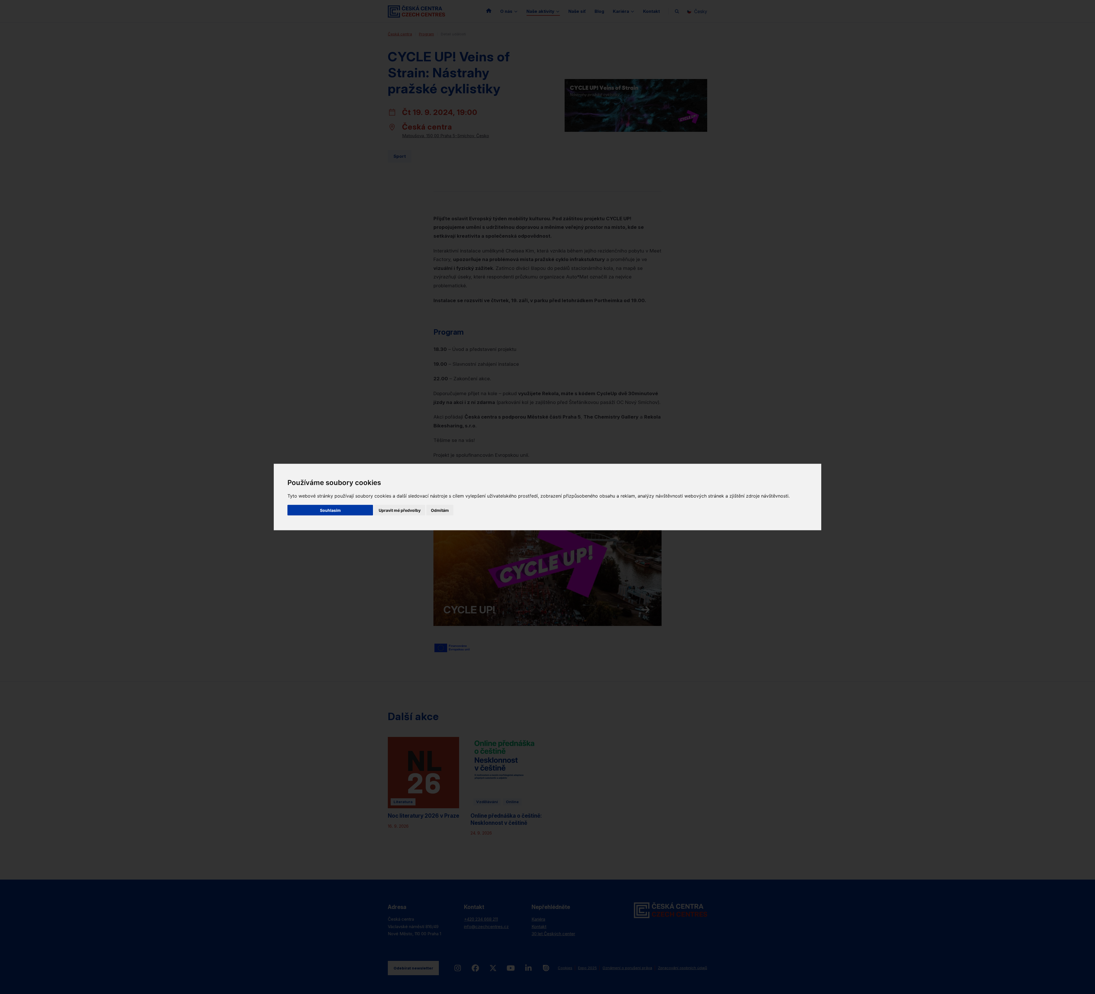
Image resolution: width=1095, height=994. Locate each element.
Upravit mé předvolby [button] (400, 510)
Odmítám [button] (440, 510)
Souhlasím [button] (330, 510)
